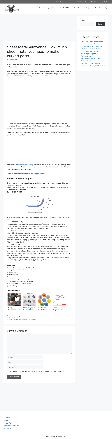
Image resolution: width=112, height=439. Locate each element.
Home (34, 8)
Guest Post (104, 1)
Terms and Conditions (91, 1)
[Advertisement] (39, 28)
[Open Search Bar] (105, 8)
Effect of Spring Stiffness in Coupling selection (22, 319)
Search (82, 21)
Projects (88, 8)
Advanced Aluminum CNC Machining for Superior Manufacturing (89, 54)
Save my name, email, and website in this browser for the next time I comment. (37, 371)
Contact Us (79, 1)
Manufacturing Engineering (16, 316)
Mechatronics (78, 8)
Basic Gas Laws (13, 317)
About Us (69, 1)
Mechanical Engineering (46, 8)
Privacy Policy (59, 1)
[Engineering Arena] (11, 9)
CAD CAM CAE (64, 8)
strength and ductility (25, 165)
